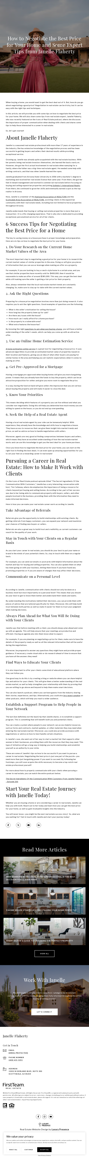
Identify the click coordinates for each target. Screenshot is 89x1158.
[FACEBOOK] (38, 1116)
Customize (28, 1149)
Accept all (44, 1149)
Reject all (13, 1149)
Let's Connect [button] (44, 1012)
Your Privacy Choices (44, 1155)
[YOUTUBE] (50, 1116)
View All (44, 954)
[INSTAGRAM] (44, 1116)
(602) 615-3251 (16, 1060)
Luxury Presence (60, 1129)
